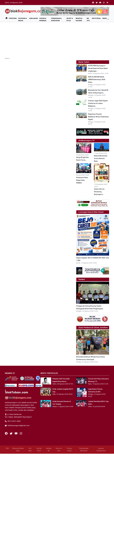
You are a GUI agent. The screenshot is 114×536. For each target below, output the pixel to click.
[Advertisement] (57, 38)
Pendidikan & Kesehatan (56, 19)
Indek (104, 18)
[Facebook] (6, 433)
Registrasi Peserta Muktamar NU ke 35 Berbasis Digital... (98, 116)
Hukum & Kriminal (42, 19)
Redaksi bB (49, 449)
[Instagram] (21, 433)
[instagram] (104, 2)
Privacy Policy (69, 449)
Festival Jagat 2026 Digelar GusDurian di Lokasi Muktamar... (98, 103)
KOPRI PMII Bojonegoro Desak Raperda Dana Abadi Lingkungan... (98, 68)
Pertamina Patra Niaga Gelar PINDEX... (82, 180)
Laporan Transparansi (101, 449)
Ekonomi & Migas (22, 19)
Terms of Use (58, 449)
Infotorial (96, 18)
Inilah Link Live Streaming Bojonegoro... (99, 191)
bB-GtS (88, 19)
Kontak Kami (39, 449)
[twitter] (96, 2)
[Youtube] (16, 433)
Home (7, 58)
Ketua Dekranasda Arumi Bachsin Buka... (100, 158)
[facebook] (93, 2)
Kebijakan (33, 18)
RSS (7, 448)
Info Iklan (30, 449)
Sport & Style (69, 19)
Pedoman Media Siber (18, 449)
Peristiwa (13, 18)
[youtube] (100, 2)
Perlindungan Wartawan (84, 449)
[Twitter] (11, 433)
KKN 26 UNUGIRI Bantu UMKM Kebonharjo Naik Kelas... (96, 79)
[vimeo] (107, 2)
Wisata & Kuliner (79, 19)
